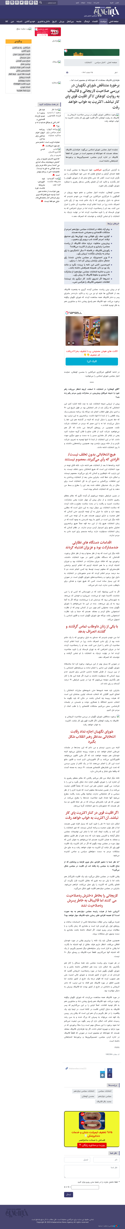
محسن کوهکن (88, 1096)
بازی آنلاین (25, 51)
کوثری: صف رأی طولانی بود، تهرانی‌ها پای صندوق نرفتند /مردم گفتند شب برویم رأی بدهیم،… (87, 238)
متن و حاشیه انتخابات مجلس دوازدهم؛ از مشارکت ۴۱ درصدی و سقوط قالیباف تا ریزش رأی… (87, 273)
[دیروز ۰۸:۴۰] (53, 152)
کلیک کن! (92, 361)
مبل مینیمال (25, 57)
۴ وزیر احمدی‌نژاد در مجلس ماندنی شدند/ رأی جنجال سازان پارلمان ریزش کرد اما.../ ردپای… (87, 259)
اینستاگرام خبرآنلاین (26, 3)
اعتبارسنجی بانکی (23, 70)
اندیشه (19, 21)
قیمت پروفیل (24, 77)
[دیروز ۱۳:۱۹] (53, 113)
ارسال (68, 1194)
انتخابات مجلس (104, 1091)
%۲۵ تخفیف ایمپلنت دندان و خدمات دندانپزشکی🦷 (92, 1134)
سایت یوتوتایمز (24, 80)
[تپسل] (65, 50)
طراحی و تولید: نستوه (106, 1226)
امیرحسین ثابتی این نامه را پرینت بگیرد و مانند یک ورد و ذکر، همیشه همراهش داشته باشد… (87, 266)
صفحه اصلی (113, 21)
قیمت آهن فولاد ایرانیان (20, 67)
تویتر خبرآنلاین (22, 3)
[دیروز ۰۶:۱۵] (53, 133)
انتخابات (88, 62)
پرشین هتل (25, 64)
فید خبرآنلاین (36, 3)
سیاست (103, 21)
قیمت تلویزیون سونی (21, 54)
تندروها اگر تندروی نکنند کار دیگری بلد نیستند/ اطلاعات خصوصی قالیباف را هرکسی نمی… (87, 280)
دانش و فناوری (44, 21)
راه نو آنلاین (17, 47)
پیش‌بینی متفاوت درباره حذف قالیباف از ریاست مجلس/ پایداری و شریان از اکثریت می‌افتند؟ (87, 245)
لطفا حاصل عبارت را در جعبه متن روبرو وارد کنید (98, 1182)
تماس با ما (96, 3)
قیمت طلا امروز (23, 74)
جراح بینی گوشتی (23, 61)
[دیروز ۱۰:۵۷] (53, 182)
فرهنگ (87, 21)
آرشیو (77, 3)
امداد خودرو (25, 87)
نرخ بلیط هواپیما (23, 90)
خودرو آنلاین (30, 21)
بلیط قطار (12, 74)
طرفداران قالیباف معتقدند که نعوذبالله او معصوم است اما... (94, 80)
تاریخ (54, 21)
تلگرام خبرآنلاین (31, 3)
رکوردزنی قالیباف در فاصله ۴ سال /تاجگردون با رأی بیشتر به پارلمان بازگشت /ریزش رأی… (87, 252)
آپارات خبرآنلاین (17, 3)
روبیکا (7, 3)
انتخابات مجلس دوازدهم (84, 1091)
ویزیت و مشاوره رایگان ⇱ (92, 1145)
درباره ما (89, 3)
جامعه (78, 21)
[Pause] (69, 343)
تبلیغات (83, 3)
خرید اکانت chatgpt (21, 84)
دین (12, 21)
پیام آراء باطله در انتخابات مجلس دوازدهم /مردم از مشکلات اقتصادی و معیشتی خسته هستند (87, 231)
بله (12, 3)
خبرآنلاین (101, 12)
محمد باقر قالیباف (104, 1101)
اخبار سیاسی (100, 62)
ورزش (61, 21)
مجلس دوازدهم (104, 1096)
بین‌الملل (70, 21)
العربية (111, 3)
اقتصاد (95, 21)
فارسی (117, 3)
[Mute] (73, 343)
